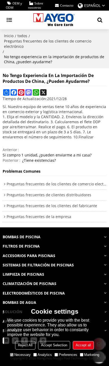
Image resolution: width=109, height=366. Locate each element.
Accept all (83, 345)
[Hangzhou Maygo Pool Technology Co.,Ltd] (54, 20)
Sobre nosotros (35, 5)
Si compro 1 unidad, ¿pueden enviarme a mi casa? (47, 155)
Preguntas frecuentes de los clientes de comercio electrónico (47, 44)
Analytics (45, 355)
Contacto (66, 5)
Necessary (22, 355)
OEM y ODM (14, 5)
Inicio (8, 35)
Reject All (25, 345)
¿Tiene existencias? (39, 160)
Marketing (91, 355)
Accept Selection (54, 345)
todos (22, 35)
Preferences (68, 355)
